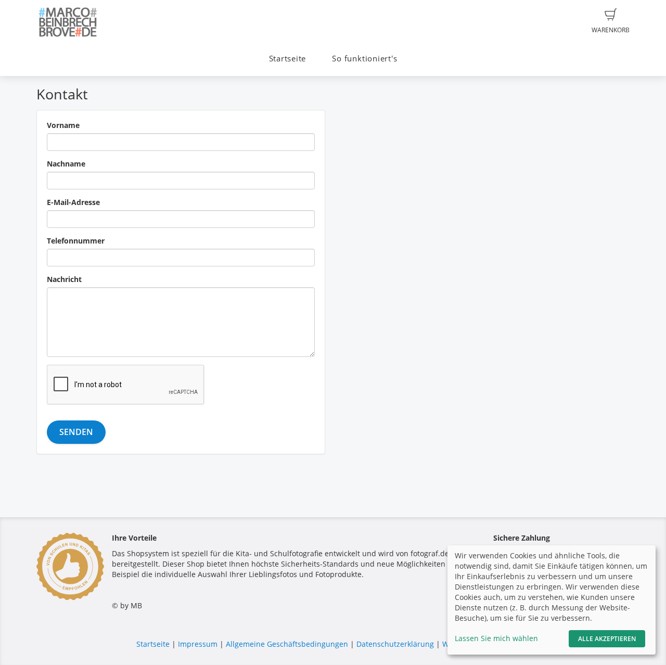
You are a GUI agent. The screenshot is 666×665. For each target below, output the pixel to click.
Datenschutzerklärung (395, 644)
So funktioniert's (364, 58)
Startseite (287, 58)
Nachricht (64, 279)
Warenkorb (611, 29)
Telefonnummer (76, 241)
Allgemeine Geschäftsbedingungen (287, 644)
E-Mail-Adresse (73, 202)
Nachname (66, 164)
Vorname (63, 125)
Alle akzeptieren (607, 638)
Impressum (197, 644)
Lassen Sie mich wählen (496, 638)
